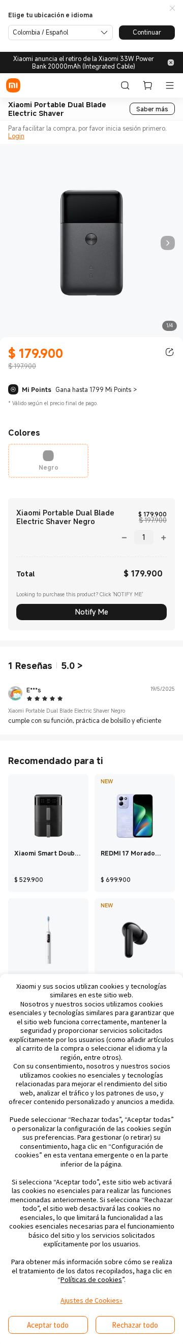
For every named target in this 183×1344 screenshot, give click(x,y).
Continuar (147, 32)
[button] (172, 8)
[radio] (48, 461)
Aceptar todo (48, 1325)
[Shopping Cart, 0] (147, 85)
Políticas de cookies (91, 1279)
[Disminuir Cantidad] (127, 536)
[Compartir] (170, 352)
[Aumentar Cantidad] (160, 536)
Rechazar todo (135, 1325)
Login (16, 136)
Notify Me (91, 612)
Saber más (152, 109)
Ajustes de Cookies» (91, 1300)
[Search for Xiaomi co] (125, 85)
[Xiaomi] (13, 85)
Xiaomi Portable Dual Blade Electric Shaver (57, 109)
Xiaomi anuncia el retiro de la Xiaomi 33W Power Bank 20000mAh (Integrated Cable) (83, 62)
